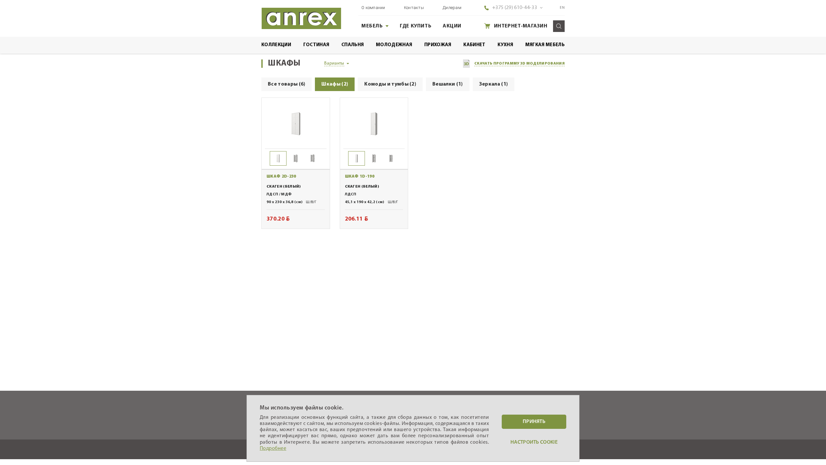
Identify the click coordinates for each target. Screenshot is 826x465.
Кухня (505, 45)
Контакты (414, 7)
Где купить (415, 26)
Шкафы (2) (334, 84)
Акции (452, 26)
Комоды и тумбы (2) (390, 84)
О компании (373, 7)
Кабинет (474, 45)
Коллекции (276, 45)
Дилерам (452, 7)
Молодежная (394, 45)
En (562, 8)
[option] (296, 123)
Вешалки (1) (447, 84)
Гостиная (316, 45)
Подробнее (273, 448)
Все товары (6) (286, 84)
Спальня (352, 45)
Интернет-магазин (520, 26)
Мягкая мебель (545, 45)
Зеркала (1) (493, 84)
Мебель (372, 26)
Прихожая (437, 45)
